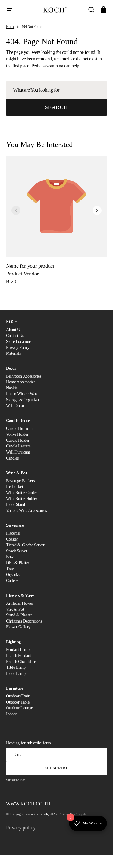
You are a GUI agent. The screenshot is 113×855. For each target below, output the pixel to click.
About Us (13, 329)
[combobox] (56, 90)
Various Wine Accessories (26, 510)
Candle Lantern (18, 446)
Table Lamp (15, 667)
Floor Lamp (15, 673)
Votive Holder (17, 434)
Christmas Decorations (24, 621)
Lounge (26, 708)
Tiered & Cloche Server (25, 545)
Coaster (12, 539)
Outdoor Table (17, 702)
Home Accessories (20, 382)
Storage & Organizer (22, 400)
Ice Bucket (14, 486)
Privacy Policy (18, 347)
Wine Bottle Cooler (21, 492)
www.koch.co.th (36, 814)
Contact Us (15, 335)
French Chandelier (21, 661)
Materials (13, 353)
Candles (12, 458)
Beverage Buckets (20, 481)
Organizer (14, 574)
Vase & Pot (15, 609)
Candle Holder (17, 440)
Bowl (10, 556)
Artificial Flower (19, 603)
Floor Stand (15, 504)
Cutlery (12, 580)
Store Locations (18, 341)
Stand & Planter (19, 615)
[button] (9, 9)
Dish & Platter (17, 563)
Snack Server (16, 551)
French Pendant (18, 655)
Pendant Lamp (18, 649)
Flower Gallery (18, 627)
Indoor (11, 714)
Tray (10, 569)
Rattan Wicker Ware (22, 394)
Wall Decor (15, 405)
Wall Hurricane (18, 452)
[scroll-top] (100, 842)
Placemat (13, 533)
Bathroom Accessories (23, 376)
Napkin (12, 388)
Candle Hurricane (20, 428)
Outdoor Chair (17, 696)
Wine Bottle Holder (21, 498)
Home (10, 26)
